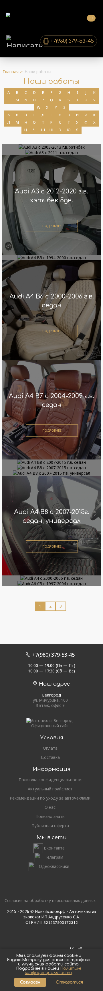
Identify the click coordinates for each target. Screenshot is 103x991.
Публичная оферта (50, 825)
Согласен (30, 982)
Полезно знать (50, 816)
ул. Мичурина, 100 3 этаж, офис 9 (50, 703)
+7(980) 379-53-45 (72, 41)
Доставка (50, 757)
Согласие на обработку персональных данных (50, 900)
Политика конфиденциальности (50, 779)
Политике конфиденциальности (53, 970)
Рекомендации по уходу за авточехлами (50, 798)
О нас (50, 807)
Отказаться (69, 982)
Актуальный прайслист (50, 789)
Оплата (50, 748)
